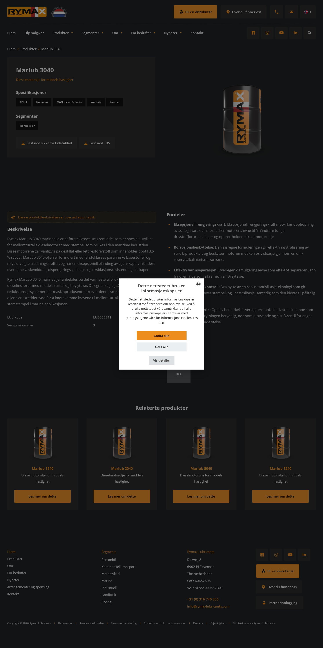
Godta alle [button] (161, 335)
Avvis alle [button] (161, 347)
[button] (161, 360)
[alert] (161, 324)
